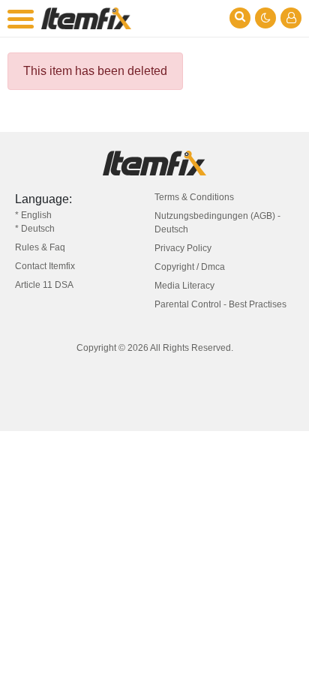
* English (33, 215)
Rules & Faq (40, 247)
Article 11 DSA (44, 285)
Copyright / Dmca (189, 267)
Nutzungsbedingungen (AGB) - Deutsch (217, 223)
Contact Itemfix (45, 266)
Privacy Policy (183, 248)
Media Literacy (184, 285)
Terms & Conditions (194, 197)
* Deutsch (35, 228)
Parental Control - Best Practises (220, 304)
